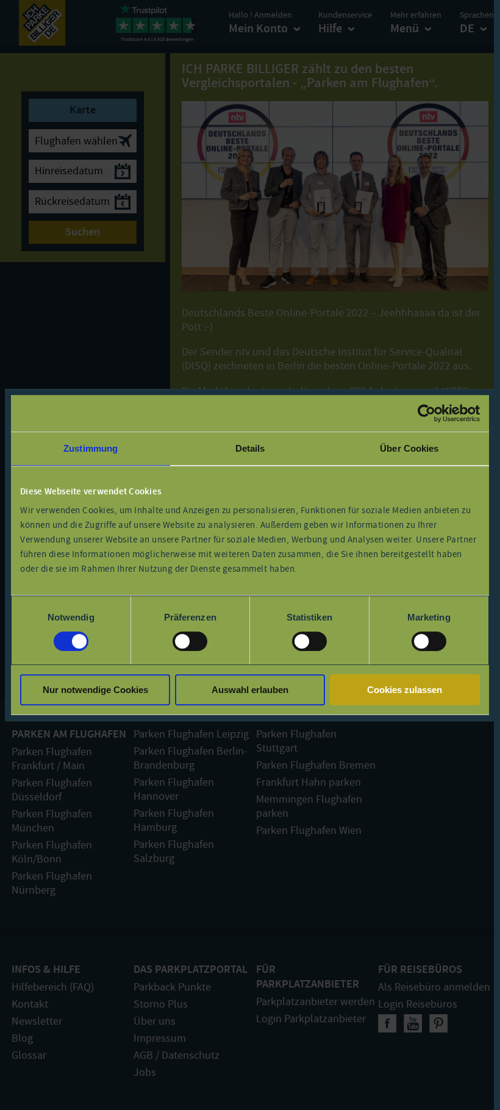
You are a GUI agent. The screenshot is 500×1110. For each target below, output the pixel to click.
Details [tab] (250, 448)
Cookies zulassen (404, 690)
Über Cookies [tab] (409, 448)
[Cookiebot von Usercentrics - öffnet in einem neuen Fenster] (426, 413)
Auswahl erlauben (250, 690)
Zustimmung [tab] (90, 448)
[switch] (190, 641)
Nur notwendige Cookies (95, 690)
